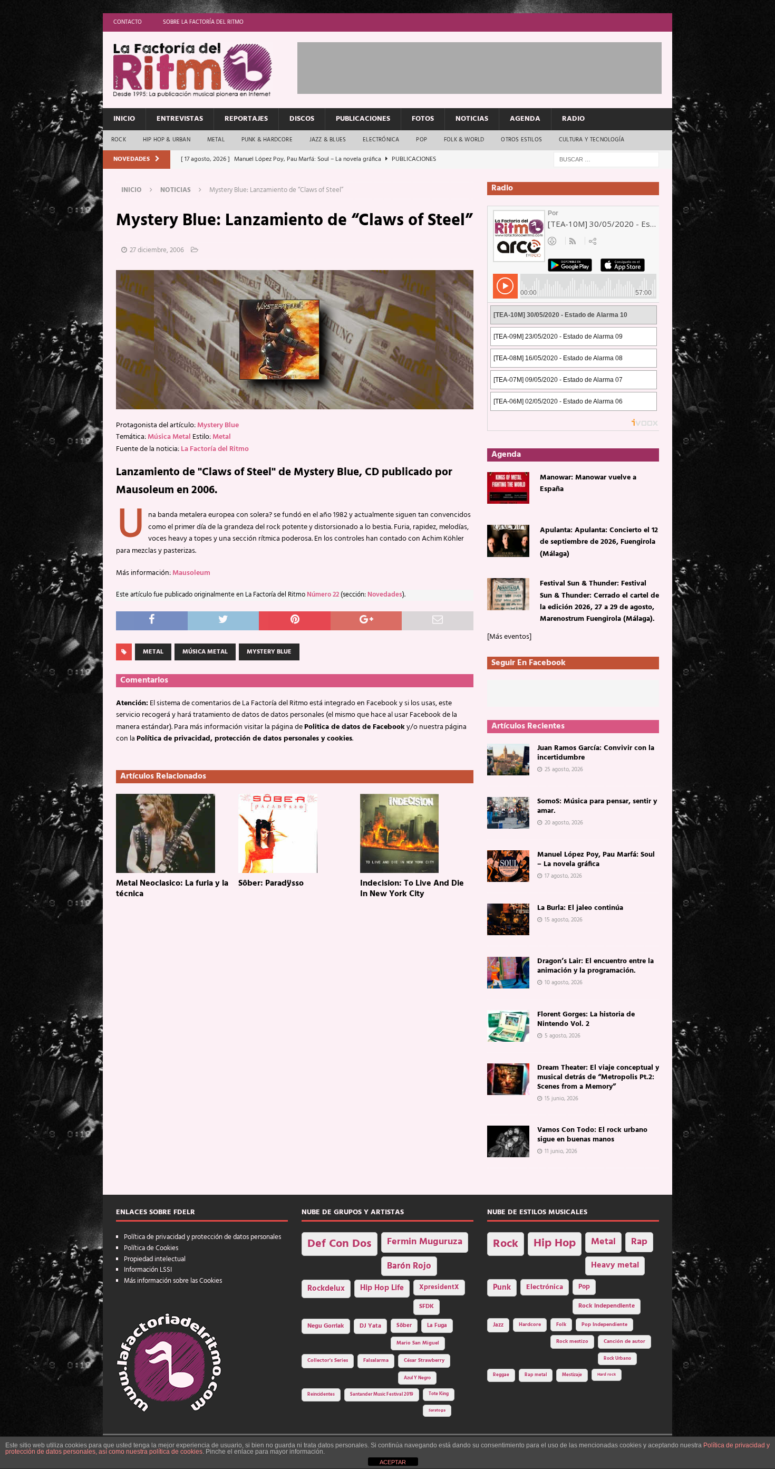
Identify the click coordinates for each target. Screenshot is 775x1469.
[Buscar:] (606, 159)
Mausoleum (191, 573)
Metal (216, 140)
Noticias (472, 119)
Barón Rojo (409, 1266)
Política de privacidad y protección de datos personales (202, 1237)
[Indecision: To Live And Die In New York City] (416, 833)
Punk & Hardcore (267, 140)
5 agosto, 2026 (562, 1036)
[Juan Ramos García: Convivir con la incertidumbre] (508, 759)
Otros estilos (521, 140)
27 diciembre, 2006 (157, 250)
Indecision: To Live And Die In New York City (412, 889)
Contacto (127, 22)
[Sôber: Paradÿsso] (295, 833)
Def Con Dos (339, 1244)
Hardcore (530, 1324)
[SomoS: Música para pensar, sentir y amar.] (508, 813)
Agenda (525, 119)
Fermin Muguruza (424, 1242)
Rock (118, 140)
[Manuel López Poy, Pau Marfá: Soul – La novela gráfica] (508, 866)
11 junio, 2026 (561, 1151)
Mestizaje (572, 1375)
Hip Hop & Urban (166, 140)
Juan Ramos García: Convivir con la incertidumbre (595, 753)
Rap (639, 1242)
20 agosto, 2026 (564, 823)
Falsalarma (376, 1360)
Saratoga (437, 1410)
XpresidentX (439, 1287)
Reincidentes (321, 1394)
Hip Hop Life (382, 1288)
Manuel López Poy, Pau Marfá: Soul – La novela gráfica (596, 859)
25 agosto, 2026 (564, 769)
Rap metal (536, 1375)
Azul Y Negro (417, 1378)
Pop (421, 140)
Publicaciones (363, 119)
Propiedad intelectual (155, 1259)
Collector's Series (327, 1360)
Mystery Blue (218, 425)
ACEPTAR (393, 1462)
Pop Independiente (604, 1325)
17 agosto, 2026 (563, 876)
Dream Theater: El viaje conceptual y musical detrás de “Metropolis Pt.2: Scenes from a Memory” (598, 1077)
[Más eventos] (509, 637)
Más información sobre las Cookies (173, 1280)
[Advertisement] (489, 66)
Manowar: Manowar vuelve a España (588, 483)
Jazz (498, 1325)
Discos (301, 119)
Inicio (124, 119)
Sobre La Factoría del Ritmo (203, 22)
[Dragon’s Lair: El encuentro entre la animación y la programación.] (508, 972)
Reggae (501, 1375)
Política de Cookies (151, 1248)
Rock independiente (606, 1306)
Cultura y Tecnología (591, 140)
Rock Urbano (617, 1358)
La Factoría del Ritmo (215, 449)
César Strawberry (424, 1361)
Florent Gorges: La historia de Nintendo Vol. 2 (586, 1019)
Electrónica (381, 140)
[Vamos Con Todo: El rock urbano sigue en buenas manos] (508, 1141)
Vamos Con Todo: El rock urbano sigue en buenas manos (592, 1135)
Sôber (404, 1325)
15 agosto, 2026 (564, 920)
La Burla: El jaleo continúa (580, 908)
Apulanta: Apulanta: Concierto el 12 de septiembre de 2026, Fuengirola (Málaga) (599, 542)
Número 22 (323, 595)
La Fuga (437, 1325)
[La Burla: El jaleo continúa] (508, 919)
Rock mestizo (572, 1342)
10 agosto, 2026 (564, 982)
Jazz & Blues (327, 140)
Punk (502, 1287)
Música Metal (169, 437)
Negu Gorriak (325, 1326)
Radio (573, 119)
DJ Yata (370, 1326)
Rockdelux (326, 1288)
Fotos (423, 119)
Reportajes (246, 119)
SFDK (426, 1306)
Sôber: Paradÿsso (271, 883)
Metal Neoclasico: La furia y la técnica (172, 889)
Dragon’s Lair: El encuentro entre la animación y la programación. (595, 966)
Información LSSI (148, 1269)
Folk (561, 1325)
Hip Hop (555, 1243)
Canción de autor (624, 1342)
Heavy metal (615, 1265)
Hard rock (606, 1374)
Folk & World (464, 140)
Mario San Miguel (417, 1343)
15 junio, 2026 (561, 1098)
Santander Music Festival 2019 (381, 1394)
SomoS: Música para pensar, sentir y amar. (597, 806)
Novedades (384, 595)
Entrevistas (180, 119)
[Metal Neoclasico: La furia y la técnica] (172, 833)
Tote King (439, 1394)
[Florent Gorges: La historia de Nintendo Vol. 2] (508, 1026)
